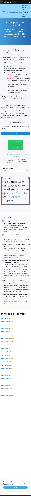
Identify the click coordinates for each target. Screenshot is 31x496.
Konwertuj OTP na (6, 318)
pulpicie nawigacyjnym (20, 57)
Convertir (15, 133)
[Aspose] (10, 2)
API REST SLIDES (11, 117)
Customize (9, 491)
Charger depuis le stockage (15, 147)
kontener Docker (11, 287)
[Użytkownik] (26, 2)
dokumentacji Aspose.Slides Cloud (15, 241)
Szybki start (7, 225)
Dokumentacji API (15, 113)
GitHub (3, 107)
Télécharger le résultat (9, 161)
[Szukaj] (29, 2)
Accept (15, 487)
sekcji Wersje (12, 109)
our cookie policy (10, 484)
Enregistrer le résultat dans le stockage (23, 161)
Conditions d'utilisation (14, 154)
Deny (22, 491)
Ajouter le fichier (15, 142)
